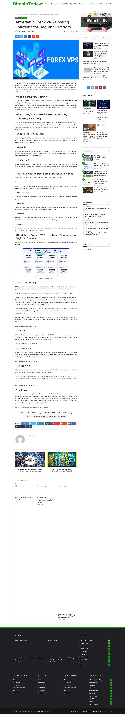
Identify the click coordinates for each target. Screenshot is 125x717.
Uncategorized (85, 665)
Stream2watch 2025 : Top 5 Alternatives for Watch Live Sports (101, 173)
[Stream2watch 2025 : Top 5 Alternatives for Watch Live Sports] (88, 174)
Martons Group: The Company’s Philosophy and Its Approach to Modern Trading (45, 500)
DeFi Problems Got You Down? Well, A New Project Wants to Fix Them (66, 615)
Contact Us (16, 693)
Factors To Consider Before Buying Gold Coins (24, 498)
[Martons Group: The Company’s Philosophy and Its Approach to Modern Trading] (46, 490)
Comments (106, 37)
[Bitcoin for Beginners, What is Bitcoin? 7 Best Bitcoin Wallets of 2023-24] (89, 127)
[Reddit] (37, 36)
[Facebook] (17, 36)
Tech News (24, 14)
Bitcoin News (54, 4)
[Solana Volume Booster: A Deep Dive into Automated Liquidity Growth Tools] (103, 104)
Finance (83, 654)
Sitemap (110, 711)
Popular (95, 37)
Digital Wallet (73, 4)
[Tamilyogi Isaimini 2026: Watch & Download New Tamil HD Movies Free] (88, 70)
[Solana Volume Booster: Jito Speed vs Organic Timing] (88, 46)
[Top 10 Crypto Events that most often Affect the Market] (103, 127)
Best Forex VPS (50, 413)
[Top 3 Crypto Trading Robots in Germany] (88, 158)
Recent (86, 37)
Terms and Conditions (19, 687)
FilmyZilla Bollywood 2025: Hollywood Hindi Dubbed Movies (101, 181)
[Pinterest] (33, 36)
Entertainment (92, 4)
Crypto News (82, 4)
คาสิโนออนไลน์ (87, 249)
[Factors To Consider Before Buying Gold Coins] (24, 490)
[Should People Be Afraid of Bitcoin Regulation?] (88, 190)
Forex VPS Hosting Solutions (36, 416)
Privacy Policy (17, 685)
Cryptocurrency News (87, 640)
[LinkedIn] (25, 36)
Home (47, 4)
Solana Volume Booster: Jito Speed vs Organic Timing (101, 45)
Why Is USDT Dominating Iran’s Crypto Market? (89, 110)
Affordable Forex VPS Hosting (31, 413)
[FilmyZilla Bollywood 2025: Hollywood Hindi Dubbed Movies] (88, 182)
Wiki (82, 662)
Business (18, 17)
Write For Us (16, 690)
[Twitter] (21, 36)
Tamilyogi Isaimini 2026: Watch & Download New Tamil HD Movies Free (101, 69)
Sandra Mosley (22, 31)
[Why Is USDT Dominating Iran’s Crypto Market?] (89, 103)
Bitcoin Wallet (64, 4)
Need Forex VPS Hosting (58, 416)
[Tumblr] (29, 36)
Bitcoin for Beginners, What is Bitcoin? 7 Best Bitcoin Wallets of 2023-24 (89, 136)
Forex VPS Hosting (65, 413)
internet (37, 140)
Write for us (96, 11)
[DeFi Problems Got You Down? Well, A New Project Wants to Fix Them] (67, 549)
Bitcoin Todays (40, 711)
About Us (88, 711)
